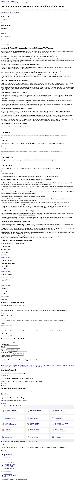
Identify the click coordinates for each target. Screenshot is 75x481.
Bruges (35, 365)
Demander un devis (5, 257)
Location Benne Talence (9, 466)
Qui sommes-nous (21, 2)
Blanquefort (11, 366)
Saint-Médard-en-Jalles (30, 366)
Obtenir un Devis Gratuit (6, 12)
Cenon (20, 215)
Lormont (48, 365)
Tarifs (10, 2)
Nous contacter (4, 299)
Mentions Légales (8, 474)
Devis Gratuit (29, 2)
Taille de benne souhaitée (6, 350)
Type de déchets (4, 352)
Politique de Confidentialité (10, 475)
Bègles (17, 365)
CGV (5, 476)
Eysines (6, 366)
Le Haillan (22, 366)
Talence (33, 215)
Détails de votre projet (6, 355)
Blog (16, 2)
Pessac (29, 215)
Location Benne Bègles (9, 468)
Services (6, 2)
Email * (2, 346)
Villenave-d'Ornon (23, 365)
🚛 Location (8, 1)
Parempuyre (17, 366)
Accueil (2, 2)
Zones (13, 2)
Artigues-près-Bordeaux (55, 365)
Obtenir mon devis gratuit (6, 356)
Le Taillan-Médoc (40, 366)
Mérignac (25, 215)
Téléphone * (3, 347)
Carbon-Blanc (65, 365)
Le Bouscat (39, 365)
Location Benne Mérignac (10, 464)
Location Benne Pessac (9, 465)
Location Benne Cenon (9, 463)
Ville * (2, 349)
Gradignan (30, 365)
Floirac (44, 365)
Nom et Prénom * (5, 344)
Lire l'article (3, 383)
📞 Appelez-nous (16, 12)
